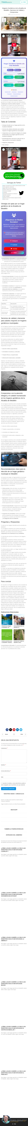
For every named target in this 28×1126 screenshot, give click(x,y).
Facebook (14, 244)
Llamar (9, 77)
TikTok (15, 252)
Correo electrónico (6, 771)
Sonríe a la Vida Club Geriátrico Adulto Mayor (12, 799)
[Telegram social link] (20, 729)
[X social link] (10, 729)
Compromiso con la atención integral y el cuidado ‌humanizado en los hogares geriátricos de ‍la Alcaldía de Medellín (14, 134)
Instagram (15, 241)
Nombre (3, 765)
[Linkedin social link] (17, 729)
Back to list (14, 734)
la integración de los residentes (10, 518)
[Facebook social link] (7, 729)
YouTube (15, 248)
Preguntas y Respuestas (8, 142)
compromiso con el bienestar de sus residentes (12, 533)
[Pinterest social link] (14, 729)
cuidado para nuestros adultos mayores (10, 103)
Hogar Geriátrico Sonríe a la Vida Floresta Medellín (13, 804)
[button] (3, 176)
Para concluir (5, 144)
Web (2, 777)
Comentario (4, 748)
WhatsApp (20, 77)
